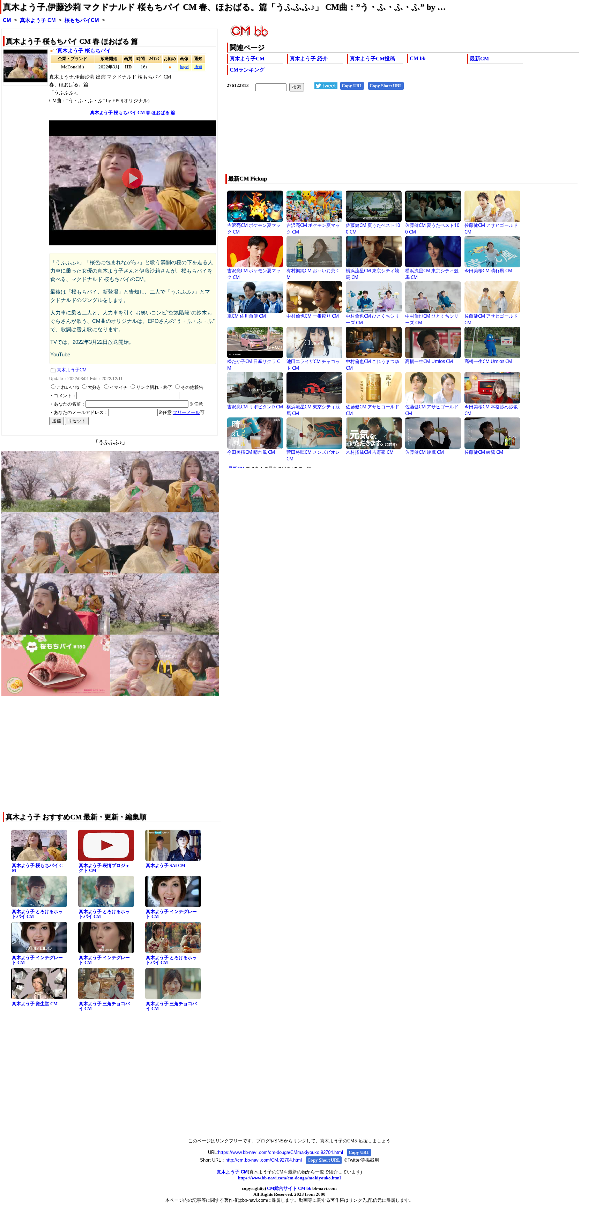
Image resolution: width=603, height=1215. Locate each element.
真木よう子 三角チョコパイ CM (104, 1006)
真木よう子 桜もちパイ (84, 50)
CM (7, 20)
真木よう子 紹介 (309, 58)
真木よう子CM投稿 (372, 58)
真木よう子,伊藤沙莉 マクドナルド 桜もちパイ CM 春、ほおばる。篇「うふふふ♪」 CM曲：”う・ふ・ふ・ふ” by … (224, 7)
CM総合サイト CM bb (289, 1188)
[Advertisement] (367, 137)
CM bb (417, 58)
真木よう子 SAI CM (165, 865)
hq (182, 67)
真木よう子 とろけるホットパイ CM (37, 914)
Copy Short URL (386, 85)
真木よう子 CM (38, 20)
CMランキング (247, 70)
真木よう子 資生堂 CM (35, 1003)
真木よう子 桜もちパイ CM (37, 868)
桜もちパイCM (82, 20)
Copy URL (352, 85)
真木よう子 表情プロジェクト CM (104, 868)
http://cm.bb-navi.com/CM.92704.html (263, 1160)
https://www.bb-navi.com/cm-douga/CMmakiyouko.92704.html (280, 1152)
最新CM (479, 58)
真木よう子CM (247, 58)
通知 (198, 67)
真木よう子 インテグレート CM (171, 914)
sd (187, 67)
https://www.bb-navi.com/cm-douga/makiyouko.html (289, 1177)
